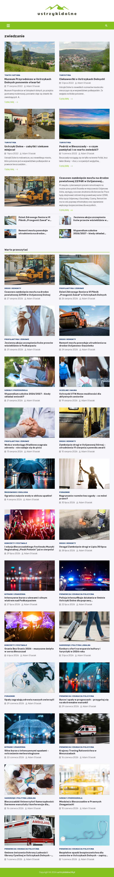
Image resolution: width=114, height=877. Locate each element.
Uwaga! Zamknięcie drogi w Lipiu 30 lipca (82, 546)
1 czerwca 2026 (14, 859)
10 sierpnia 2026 (69, 451)
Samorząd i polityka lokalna (74, 645)
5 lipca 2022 (68, 83)
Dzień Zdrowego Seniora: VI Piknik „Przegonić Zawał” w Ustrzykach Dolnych (34, 220)
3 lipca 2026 (68, 655)
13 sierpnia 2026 (15, 451)
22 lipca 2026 (68, 604)
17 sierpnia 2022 (15, 86)
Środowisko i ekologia (16, 492)
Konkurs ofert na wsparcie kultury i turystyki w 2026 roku (79, 650)
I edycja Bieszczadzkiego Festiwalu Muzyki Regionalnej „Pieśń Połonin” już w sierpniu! (29, 548)
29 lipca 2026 (13, 553)
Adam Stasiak (33, 86)
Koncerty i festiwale (15, 543)
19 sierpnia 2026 (69, 400)
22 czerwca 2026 (15, 757)
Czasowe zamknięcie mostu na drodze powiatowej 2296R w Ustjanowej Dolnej (84, 181)
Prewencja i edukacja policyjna (76, 594)
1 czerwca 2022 (69, 153)
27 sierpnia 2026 (15, 298)
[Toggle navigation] (8, 25)
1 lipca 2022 (12, 153)
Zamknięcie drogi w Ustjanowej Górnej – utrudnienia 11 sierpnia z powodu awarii (82, 446)
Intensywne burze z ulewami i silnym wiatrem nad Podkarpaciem (25, 599)
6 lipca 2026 (13, 655)
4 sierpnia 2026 (14, 499)
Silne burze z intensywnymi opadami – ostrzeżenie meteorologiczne (26, 752)
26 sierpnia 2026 (70, 298)
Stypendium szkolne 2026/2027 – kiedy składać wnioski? (88, 233)
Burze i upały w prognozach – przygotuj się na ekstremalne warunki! (84, 701)
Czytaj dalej (9, 102)
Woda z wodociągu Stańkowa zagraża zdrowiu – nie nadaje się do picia (25, 446)
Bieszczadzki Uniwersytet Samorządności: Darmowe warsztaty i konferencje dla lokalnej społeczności (29, 804)
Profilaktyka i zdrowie (71, 288)
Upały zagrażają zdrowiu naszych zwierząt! (29, 699)
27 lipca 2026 (13, 604)
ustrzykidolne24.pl (66, 872)
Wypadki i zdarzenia (14, 594)
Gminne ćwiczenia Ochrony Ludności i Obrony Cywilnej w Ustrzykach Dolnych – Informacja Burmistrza (27, 855)
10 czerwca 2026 (70, 808)
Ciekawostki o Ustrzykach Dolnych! (82, 79)
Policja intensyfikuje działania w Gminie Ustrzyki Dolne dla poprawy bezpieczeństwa (82, 600)
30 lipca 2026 (68, 502)
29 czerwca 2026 (15, 703)
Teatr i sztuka (12, 75)
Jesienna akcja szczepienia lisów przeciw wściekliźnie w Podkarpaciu (90, 220)
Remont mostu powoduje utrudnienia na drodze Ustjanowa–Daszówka (33, 233)
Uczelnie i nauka (68, 390)
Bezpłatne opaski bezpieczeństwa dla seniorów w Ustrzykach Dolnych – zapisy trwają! (82, 855)
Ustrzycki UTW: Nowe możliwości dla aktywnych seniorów (80, 395)
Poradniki (64, 492)
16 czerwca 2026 (70, 757)
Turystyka (65, 75)
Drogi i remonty (12, 288)
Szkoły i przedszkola (16, 390)
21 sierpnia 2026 (15, 400)
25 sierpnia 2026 (15, 349)
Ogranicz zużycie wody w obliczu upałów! (28, 495)
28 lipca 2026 (68, 550)
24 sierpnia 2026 (70, 349)
